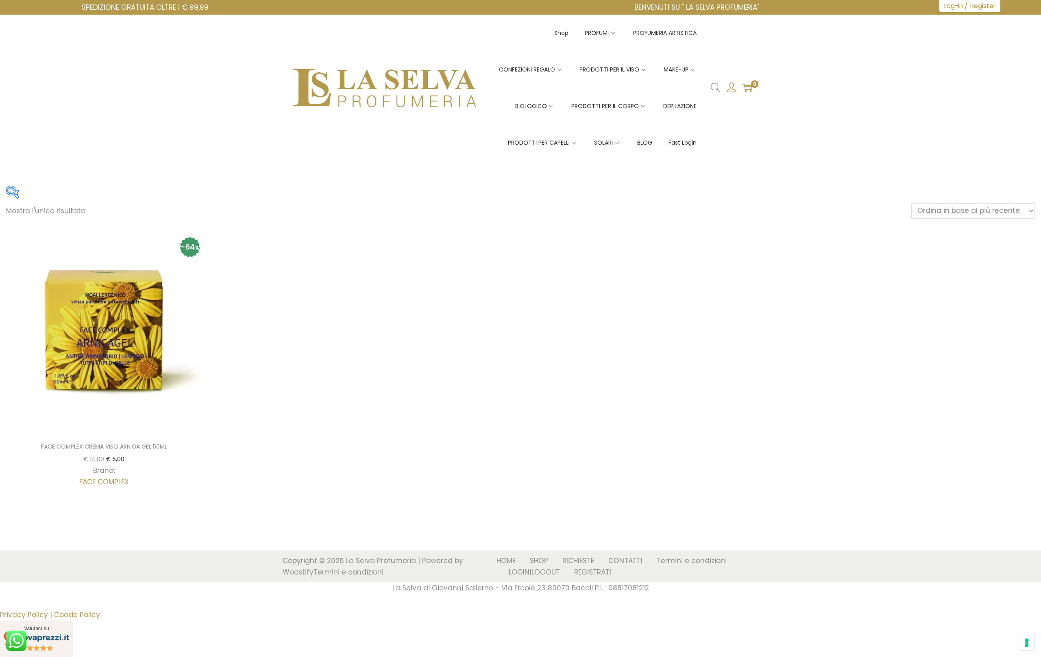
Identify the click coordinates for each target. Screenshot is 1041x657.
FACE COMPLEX (104, 482)
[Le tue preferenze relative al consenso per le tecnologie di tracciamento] (1026, 642)
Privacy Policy (24, 615)
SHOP (539, 561)
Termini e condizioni (348, 572)
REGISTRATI (592, 572)
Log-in (953, 6)
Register (982, 6)
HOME (506, 561)
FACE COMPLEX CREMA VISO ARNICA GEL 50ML (104, 446)
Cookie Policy (77, 615)
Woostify (298, 572)
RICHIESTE (578, 561)
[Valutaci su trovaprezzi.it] (36, 638)
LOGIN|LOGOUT (534, 572)
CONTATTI (625, 561)
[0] (747, 88)
